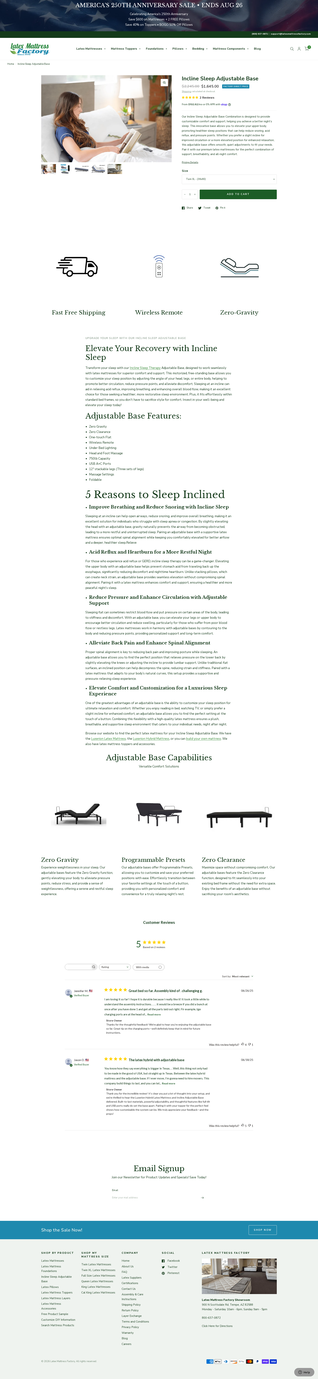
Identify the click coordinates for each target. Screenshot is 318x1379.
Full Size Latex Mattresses (98, 1275)
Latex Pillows (50, 1287)
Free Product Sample (54, 1314)
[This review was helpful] (242, 1044)
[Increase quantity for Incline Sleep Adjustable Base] (195, 194)
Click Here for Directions (217, 1326)
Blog (257, 49)
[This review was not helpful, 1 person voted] (249, 1044)
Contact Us (129, 1289)
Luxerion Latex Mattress (108, 739)
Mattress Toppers (124, 49)
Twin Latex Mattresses (96, 1264)
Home (10, 64)
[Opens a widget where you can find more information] (304, 1372)
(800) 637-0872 (260, 33)
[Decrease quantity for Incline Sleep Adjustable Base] (185, 194)
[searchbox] (77, 967)
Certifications (130, 1283)
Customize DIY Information (58, 1320)
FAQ (124, 1272)
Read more (154, 1014)
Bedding (198, 49)
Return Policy (130, 1310)
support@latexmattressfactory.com (291, 33)
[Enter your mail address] (202, 1197)
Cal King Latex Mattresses (98, 1292)
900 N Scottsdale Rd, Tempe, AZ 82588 (227, 1305)
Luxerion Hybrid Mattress (151, 739)
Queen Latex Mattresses (97, 1281)
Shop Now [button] (263, 1230)
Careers (126, 1344)
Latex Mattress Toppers (57, 1292)
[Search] (292, 49)
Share (190, 208)
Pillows (177, 49)
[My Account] (299, 49)
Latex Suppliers (132, 1278)
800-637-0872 (211, 1318)
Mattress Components (229, 49)
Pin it (222, 208)
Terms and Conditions (135, 1321)
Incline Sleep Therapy (145, 368)
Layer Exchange (132, 1316)
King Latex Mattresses (95, 1287)
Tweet (206, 208)
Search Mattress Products (57, 1325)
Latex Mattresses (89, 49)
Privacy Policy (130, 1327)
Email (115, 1190)
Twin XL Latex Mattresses (98, 1270)
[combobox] (115, 967)
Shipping (186, 91)
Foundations (155, 49)
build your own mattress (203, 739)
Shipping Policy (131, 1305)
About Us (128, 1266)
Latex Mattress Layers (55, 1298)
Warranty (128, 1333)
